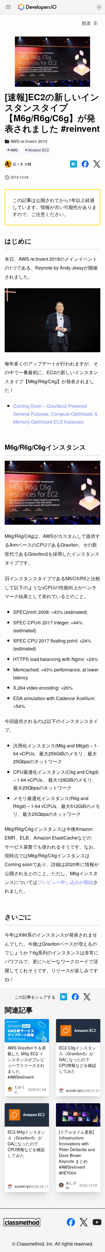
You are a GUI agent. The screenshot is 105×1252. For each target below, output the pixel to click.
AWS (14, 149)
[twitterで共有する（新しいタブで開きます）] (96, 164)
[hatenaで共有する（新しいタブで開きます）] (73, 163)
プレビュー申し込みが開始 (65, 882)
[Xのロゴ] (84, 1222)
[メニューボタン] (8, 7)
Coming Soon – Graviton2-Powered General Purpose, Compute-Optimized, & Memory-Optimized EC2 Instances (55, 414)
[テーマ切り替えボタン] (99, 7)
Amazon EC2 (38, 149)
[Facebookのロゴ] (71, 1222)
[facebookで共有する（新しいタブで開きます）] (85, 163)
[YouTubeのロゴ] (97, 1222)
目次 (86, 23)
